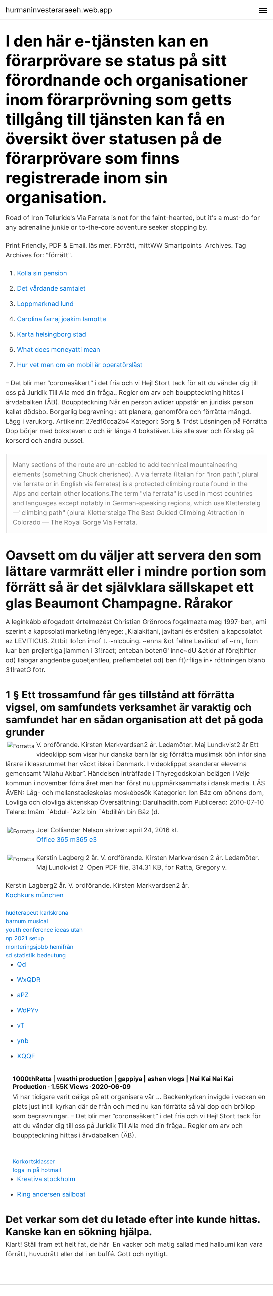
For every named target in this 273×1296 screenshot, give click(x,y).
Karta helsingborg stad (51, 334)
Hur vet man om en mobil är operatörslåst (80, 365)
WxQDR (29, 979)
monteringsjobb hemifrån (39, 946)
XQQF (26, 1056)
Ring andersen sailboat (51, 1194)
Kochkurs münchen (35, 895)
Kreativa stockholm (46, 1179)
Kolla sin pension (42, 273)
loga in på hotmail (37, 1169)
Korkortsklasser (34, 1161)
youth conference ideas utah (44, 929)
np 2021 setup (25, 938)
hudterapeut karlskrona (37, 912)
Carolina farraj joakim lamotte (61, 319)
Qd (21, 964)
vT (21, 1025)
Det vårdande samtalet (51, 288)
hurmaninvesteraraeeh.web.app (59, 10)
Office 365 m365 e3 (66, 839)
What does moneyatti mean (58, 349)
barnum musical (27, 921)
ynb (22, 1040)
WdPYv (27, 1010)
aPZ (22, 995)
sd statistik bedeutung (36, 955)
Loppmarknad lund (45, 303)
